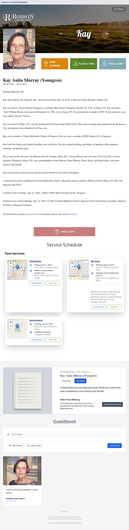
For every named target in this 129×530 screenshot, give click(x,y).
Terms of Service (71, 519)
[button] (17, 267)
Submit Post (115, 445)
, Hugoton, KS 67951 (42, 334)
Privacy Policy (57, 519)
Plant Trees (53, 283)
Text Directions (37, 283)
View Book (66, 381)
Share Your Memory (112, 404)
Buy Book (80, 381)
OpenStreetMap (67, 523)
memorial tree (33, 213)
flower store (71, 213)
